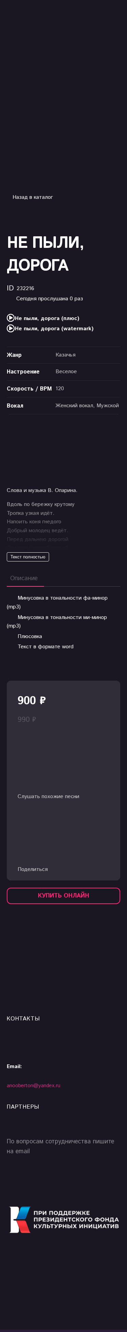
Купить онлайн (63, 895)
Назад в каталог (32, 197)
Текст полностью (27, 556)
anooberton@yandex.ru (72, 37)
